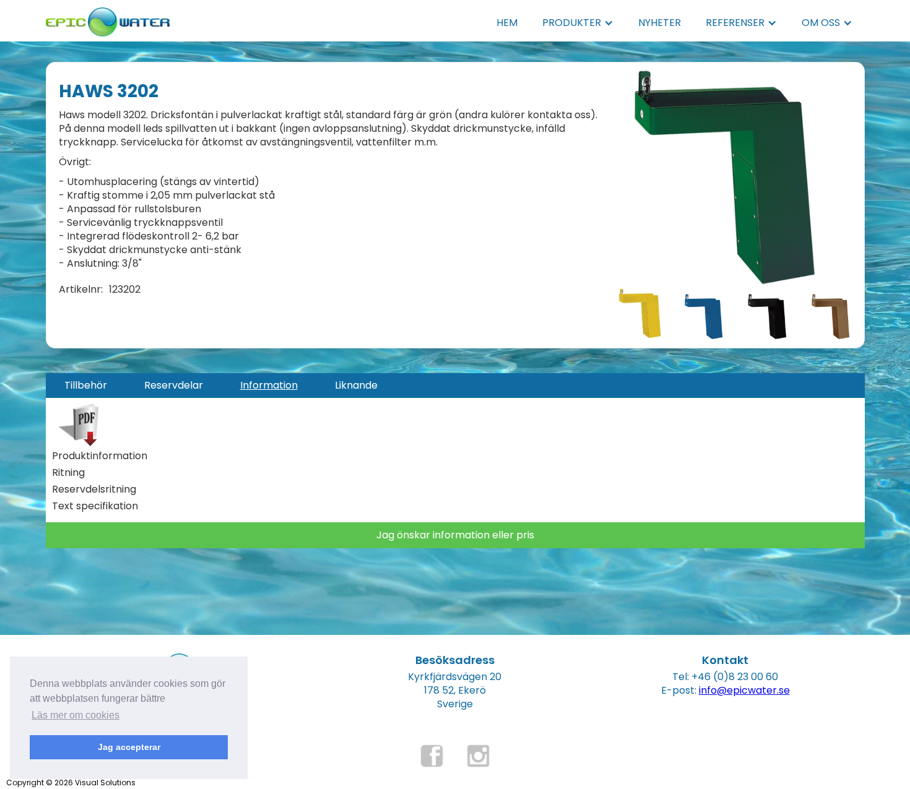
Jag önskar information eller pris (455, 535)
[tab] (86, 385)
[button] (578, 22)
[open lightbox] (724, 177)
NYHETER (659, 22)
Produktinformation (99, 456)
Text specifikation (95, 506)
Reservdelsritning (94, 489)
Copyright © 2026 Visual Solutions (71, 782)
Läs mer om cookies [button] (75, 715)
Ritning (68, 473)
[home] (108, 18)
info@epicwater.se (744, 690)
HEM (507, 22)
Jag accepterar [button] (129, 747)
